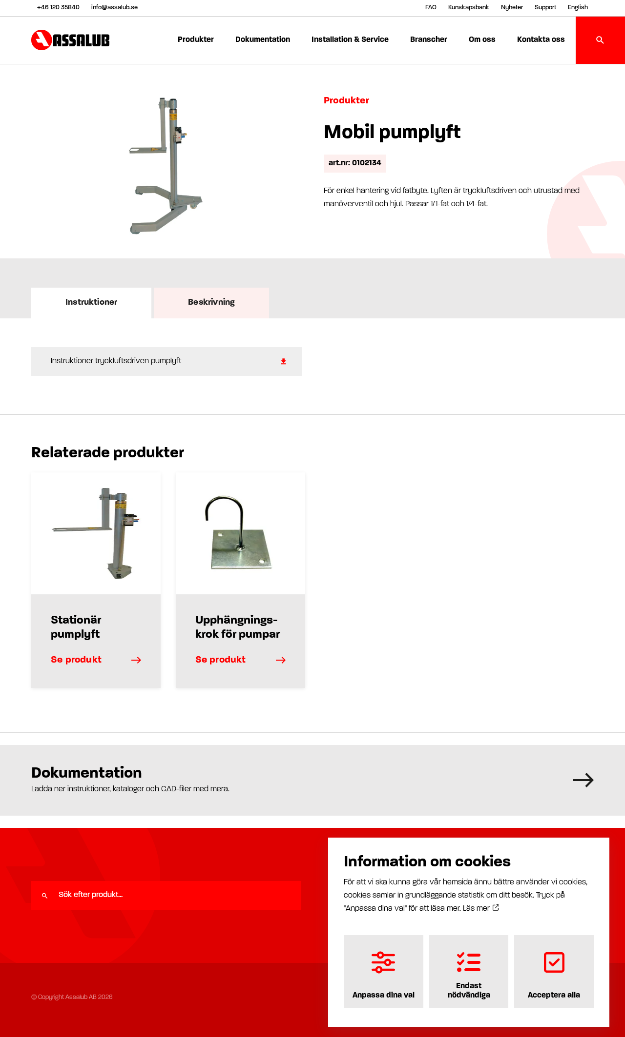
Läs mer (477, 909)
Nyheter (512, 7)
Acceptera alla (554, 995)
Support (545, 7)
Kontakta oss (541, 40)
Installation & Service (350, 40)
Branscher (428, 40)
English (578, 7)
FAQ (431, 7)
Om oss (482, 40)
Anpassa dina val (384, 995)
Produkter (196, 40)
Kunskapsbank (468, 7)
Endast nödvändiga (469, 990)
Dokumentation (262, 40)
